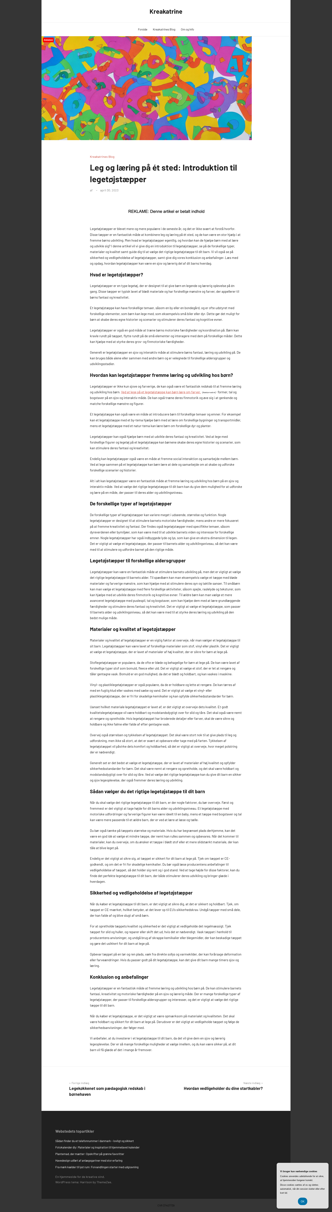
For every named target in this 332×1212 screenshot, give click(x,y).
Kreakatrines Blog (164, 29)
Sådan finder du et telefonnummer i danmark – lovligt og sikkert (94, 1141)
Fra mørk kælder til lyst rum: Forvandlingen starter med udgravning (97, 1167)
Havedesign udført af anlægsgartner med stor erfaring (88, 1160)
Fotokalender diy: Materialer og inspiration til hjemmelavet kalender (97, 1147)
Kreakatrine (166, 11)
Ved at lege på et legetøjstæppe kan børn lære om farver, (161, 392)
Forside (142, 29)
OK (303, 1201)
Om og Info (187, 29)
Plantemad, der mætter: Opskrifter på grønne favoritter (89, 1154)
